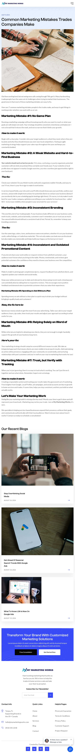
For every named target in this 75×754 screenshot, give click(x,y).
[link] (28, 749)
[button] (70, 3)
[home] (12, 3)
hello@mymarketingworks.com (17, 722)
